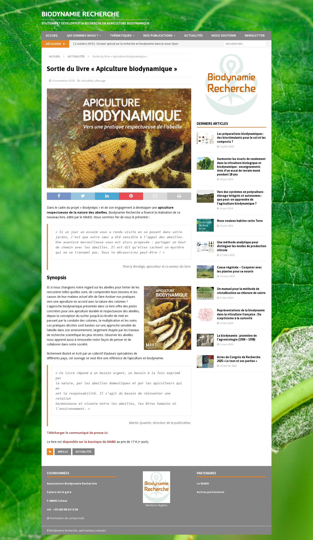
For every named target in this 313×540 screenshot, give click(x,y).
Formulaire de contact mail (67, 518)
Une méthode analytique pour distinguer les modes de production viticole (241, 246)
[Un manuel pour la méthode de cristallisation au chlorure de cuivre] (205, 293)
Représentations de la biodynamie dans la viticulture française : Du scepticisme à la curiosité (241, 314)
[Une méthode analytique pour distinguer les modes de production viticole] (205, 246)
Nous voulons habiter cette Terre (240, 220)
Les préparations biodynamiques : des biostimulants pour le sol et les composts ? (241, 137)
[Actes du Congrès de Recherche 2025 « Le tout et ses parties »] (205, 361)
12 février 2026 (228, 365)
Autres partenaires (210, 492)
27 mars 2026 (227, 254)
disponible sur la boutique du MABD (89, 442)
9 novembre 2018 (63, 81)
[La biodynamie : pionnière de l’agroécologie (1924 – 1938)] (205, 340)
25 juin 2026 (226, 225)
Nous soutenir (223, 35)
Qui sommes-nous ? (82, 35)
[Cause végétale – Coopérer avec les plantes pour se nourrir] (205, 271)
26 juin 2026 (226, 208)
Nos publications (157, 35)
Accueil (52, 35)
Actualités (193, 35)
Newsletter (255, 35)
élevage (100, 81)
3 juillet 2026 (227, 146)
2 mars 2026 (226, 344)
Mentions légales (156, 505)
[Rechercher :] (245, 43)
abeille (63, 451)
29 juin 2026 (226, 179)
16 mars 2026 (227, 276)
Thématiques (121, 35)
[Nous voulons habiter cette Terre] (205, 225)
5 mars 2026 (226, 297)
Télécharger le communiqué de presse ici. (77, 433)
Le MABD (203, 483)
